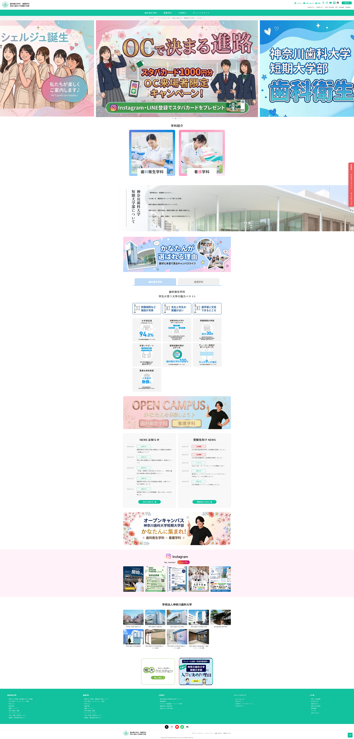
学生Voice (12, 704)
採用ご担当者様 (329, 7)
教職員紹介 (163, 701)
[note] (187, 727)
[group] (177, 68)
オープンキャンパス (164, 18)
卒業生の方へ (320, 7)
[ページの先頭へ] (350, 735)
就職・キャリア (13, 708)
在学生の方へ (311, 7)
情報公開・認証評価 (166, 706)
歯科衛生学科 (155, 281)
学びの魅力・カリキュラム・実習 (19, 701)
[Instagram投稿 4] (199, 579)
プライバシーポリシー (198, 733)
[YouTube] (177, 727)
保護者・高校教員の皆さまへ (17, 718)
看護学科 (198, 281)
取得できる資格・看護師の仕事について (96, 699)
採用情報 (347, 7)
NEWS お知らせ (177, 18)
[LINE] (182, 727)
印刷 (319, 3)
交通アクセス (227, 733)
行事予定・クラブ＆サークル (244, 704)
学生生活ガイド (240, 706)
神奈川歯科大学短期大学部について (170, 699)
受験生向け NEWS (189, 18)
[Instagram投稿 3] (177, 579)
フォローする (183, 562)
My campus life (240, 699)
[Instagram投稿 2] (155, 579)
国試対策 (11, 706)
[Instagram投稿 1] (133, 579)
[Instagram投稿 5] (220, 579)
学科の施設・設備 (14, 711)
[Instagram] (172, 727)
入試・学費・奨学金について (17, 715)
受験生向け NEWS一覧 (204, 502)
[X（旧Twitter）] (167, 727)
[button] (172, 118)
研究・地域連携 (339, 7)
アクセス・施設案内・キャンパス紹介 (171, 704)
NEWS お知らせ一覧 (149, 502)
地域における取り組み (166, 708)
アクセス (299, 3)
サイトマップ (209, 733)
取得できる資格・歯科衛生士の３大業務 (21, 699)
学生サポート (239, 701)
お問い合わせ (310, 3)
